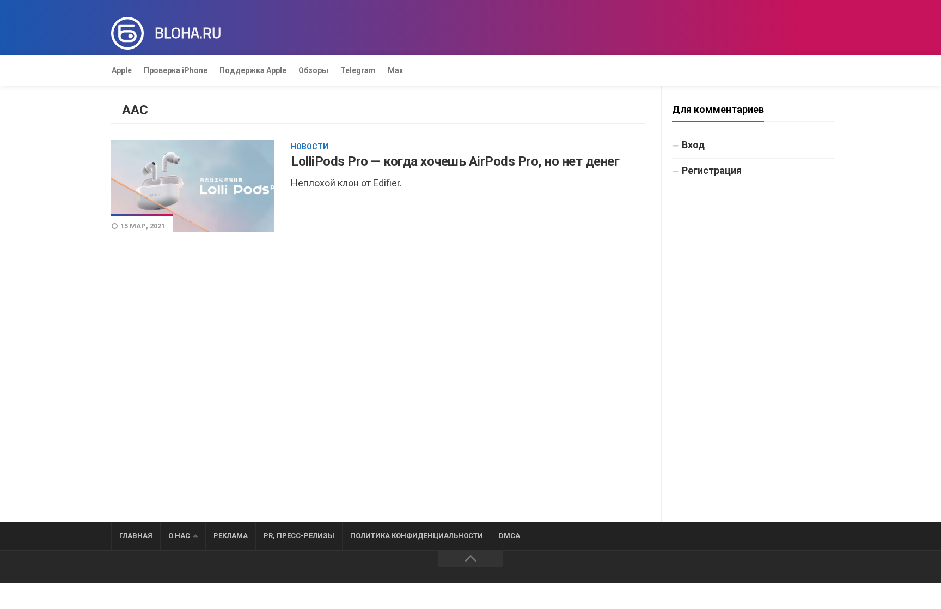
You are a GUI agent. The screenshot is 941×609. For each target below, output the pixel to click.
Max (395, 70)
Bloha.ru (188, 33)
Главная (135, 536)
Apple (122, 70)
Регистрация (712, 170)
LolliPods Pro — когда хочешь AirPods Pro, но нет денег (455, 161)
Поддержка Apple (252, 70)
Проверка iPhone (175, 70)
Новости (309, 146)
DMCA (509, 536)
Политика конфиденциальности (416, 536)
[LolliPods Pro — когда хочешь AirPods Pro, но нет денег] (192, 186)
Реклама (230, 536)
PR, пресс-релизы (299, 536)
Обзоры (313, 70)
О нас (179, 536)
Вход (693, 144)
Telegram (358, 70)
